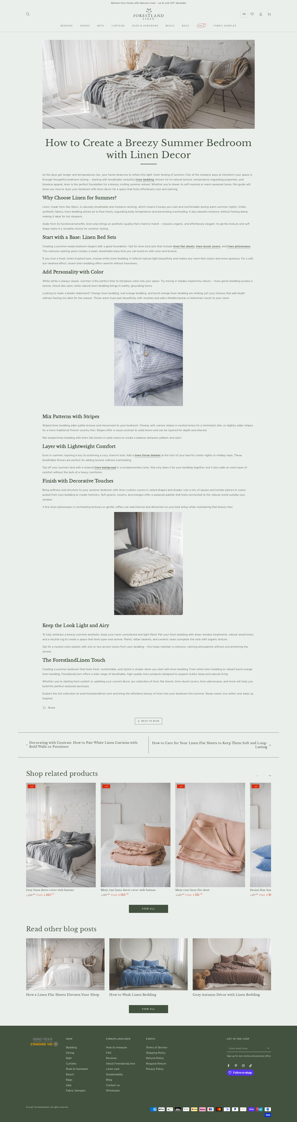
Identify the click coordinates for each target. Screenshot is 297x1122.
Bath (69, 1058)
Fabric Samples (75, 1090)
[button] (28, 14)
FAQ (108, 1052)
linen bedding (145, 179)
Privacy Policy (155, 1068)
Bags (69, 1079)
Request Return (156, 1063)
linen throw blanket (148, 455)
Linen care (113, 1068)
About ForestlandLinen (120, 1063)
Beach (70, 1074)
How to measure (116, 1047)
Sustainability (114, 1074)
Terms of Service (156, 1047)
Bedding (71, 1047)
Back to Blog (150, 721)
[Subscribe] (269, 1048)
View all (148, 909)
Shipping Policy (156, 1052)
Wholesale (113, 1090)
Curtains (71, 1063)
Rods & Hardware (77, 1068)
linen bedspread (105, 467)
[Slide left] (260, 776)
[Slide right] (267, 776)
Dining (70, 1052)
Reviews (111, 1058)
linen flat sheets (184, 246)
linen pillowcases (238, 246)
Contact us (113, 1085)
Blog (109, 1079)
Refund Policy (155, 1058)
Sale (69, 1085)
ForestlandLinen (42, 1107)
